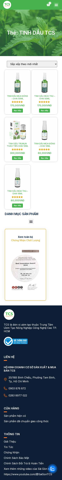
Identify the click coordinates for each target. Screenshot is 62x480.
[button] (56, 5)
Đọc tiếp (17, 110)
